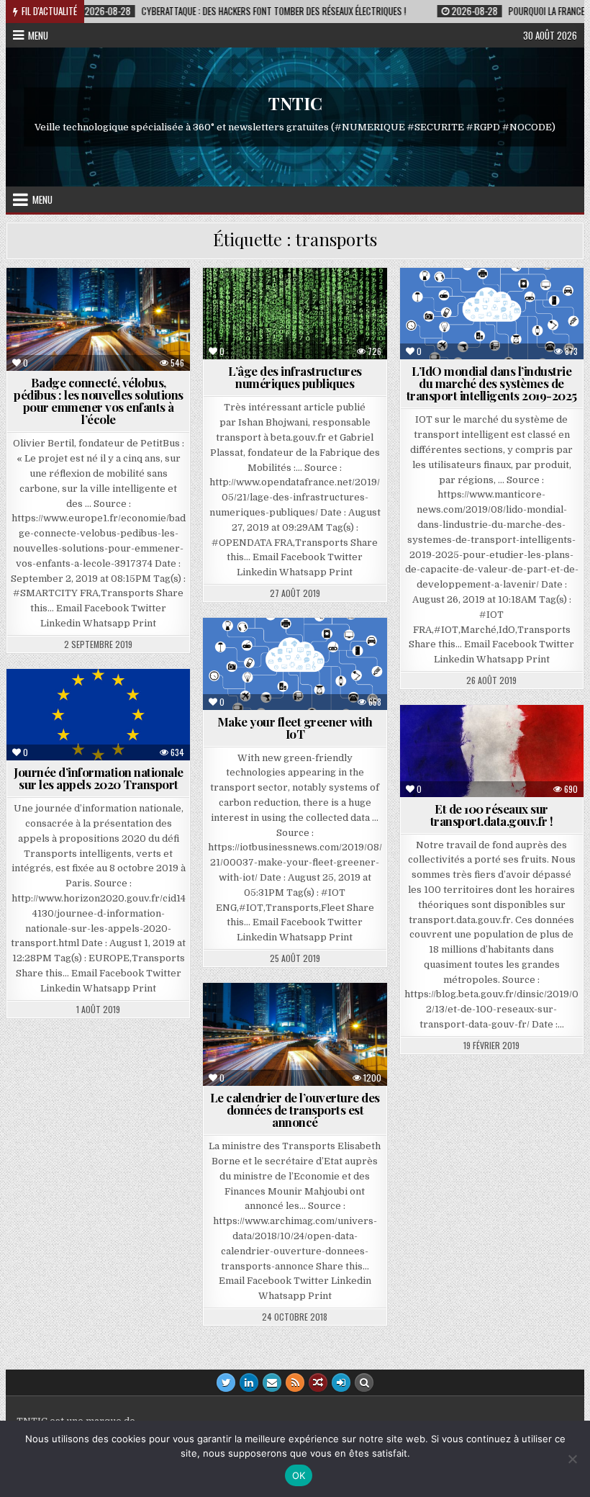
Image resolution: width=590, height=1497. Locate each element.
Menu (38, 35)
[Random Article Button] (318, 1382)
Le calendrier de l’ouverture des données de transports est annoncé (295, 1109)
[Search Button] (364, 1382)
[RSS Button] (295, 1382)
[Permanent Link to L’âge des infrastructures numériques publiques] (294, 314)
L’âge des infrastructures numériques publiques (295, 377)
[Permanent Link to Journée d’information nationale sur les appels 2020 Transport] (98, 715)
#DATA (265, 1018)
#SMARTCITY (325, 1018)
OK (299, 1475)
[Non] (572, 1459)
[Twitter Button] (226, 1382)
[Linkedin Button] (249, 1382)
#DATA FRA (301, 303)
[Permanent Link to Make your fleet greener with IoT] (294, 664)
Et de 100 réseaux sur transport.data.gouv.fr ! (491, 815)
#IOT (526, 303)
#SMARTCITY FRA (104, 303)
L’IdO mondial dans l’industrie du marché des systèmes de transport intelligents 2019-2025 (492, 383)
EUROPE (104, 704)
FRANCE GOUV (497, 740)
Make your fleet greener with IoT (295, 728)
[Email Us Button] (272, 1382)
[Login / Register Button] (341, 1382)
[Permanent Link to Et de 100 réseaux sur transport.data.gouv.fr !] (492, 751)
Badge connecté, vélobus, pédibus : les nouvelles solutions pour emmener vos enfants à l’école (98, 400)
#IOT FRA (477, 303)
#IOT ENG (280, 653)
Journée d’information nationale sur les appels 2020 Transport (98, 778)
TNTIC (295, 103)
